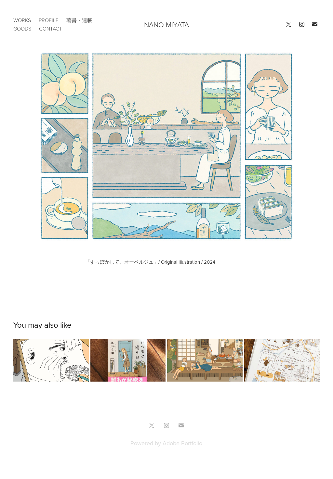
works (22, 20)
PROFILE (49, 20)
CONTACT (50, 28)
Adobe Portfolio (182, 443)
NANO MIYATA (166, 24)
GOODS (22, 28)
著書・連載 (79, 20)
